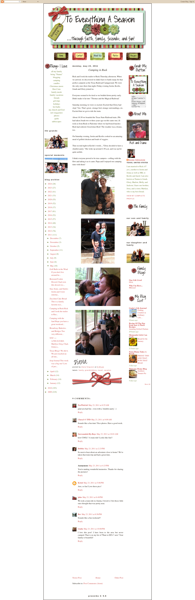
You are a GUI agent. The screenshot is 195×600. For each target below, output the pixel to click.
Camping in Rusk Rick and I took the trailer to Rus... (59, 311)
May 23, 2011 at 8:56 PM (92, 514)
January (53, 383)
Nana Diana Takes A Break (138, 352)
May (52, 265)
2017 (50, 211)
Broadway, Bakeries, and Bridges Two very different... (58, 331)
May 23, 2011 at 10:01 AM (107, 434)
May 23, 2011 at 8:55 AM (99, 405)
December (54, 238)
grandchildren (91, 370)
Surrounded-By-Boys (87, 434)
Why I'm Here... (136, 285)
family (81, 370)
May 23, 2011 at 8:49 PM (93, 497)
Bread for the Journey (142, 340)
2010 (50, 388)
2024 (50, 183)
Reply (80, 412)
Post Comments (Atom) (93, 583)
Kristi (80, 482)
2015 (50, 219)
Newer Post (77, 577)
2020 (50, 199)
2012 (50, 231)
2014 (50, 223)
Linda (80, 528)
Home (98, 577)
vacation (107, 370)
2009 (50, 392)
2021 (50, 195)
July (52, 258)
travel (100, 370)
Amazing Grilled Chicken (138, 329)
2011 (50, 234)
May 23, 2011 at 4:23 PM (99, 465)
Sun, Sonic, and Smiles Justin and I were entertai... (59, 291)
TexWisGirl (83, 405)
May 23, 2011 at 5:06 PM (94, 482)
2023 (50, 187)
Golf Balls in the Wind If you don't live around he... (59, 272)
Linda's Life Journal (138, 308)
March (53, 375)
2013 (50, 227)
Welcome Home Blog (138, 368)
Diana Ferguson (137, 160)
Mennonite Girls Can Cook (138, 336)
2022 (50, 191)
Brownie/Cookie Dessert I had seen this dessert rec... (58, 282)
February (54, 379)
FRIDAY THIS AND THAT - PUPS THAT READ (143, 359)
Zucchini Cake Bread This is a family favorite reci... (58, 301)
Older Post (119, 577)
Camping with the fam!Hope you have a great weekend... (59, 321)
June (52, 262)
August (53, 254)
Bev (79, 514)
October (53, 246)
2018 (50, 207)
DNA (131, 282)
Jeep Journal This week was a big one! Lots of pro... (59, 363)
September (54, 250)
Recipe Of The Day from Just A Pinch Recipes (137, 325)
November (54, 242)
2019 (50, 203)
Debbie (81, 448)
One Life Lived (135, 280)
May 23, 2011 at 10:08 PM (94, 528)
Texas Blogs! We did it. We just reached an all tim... (59, 353)
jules (80, 497)
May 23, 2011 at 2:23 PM (95, 448)
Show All (147, 384)
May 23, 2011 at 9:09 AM (101, 419)
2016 (50, 215)
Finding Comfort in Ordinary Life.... (142, 314)
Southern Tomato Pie (142, 372)
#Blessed (132, 287)
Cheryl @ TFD (84, 419)
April (52, 371)
